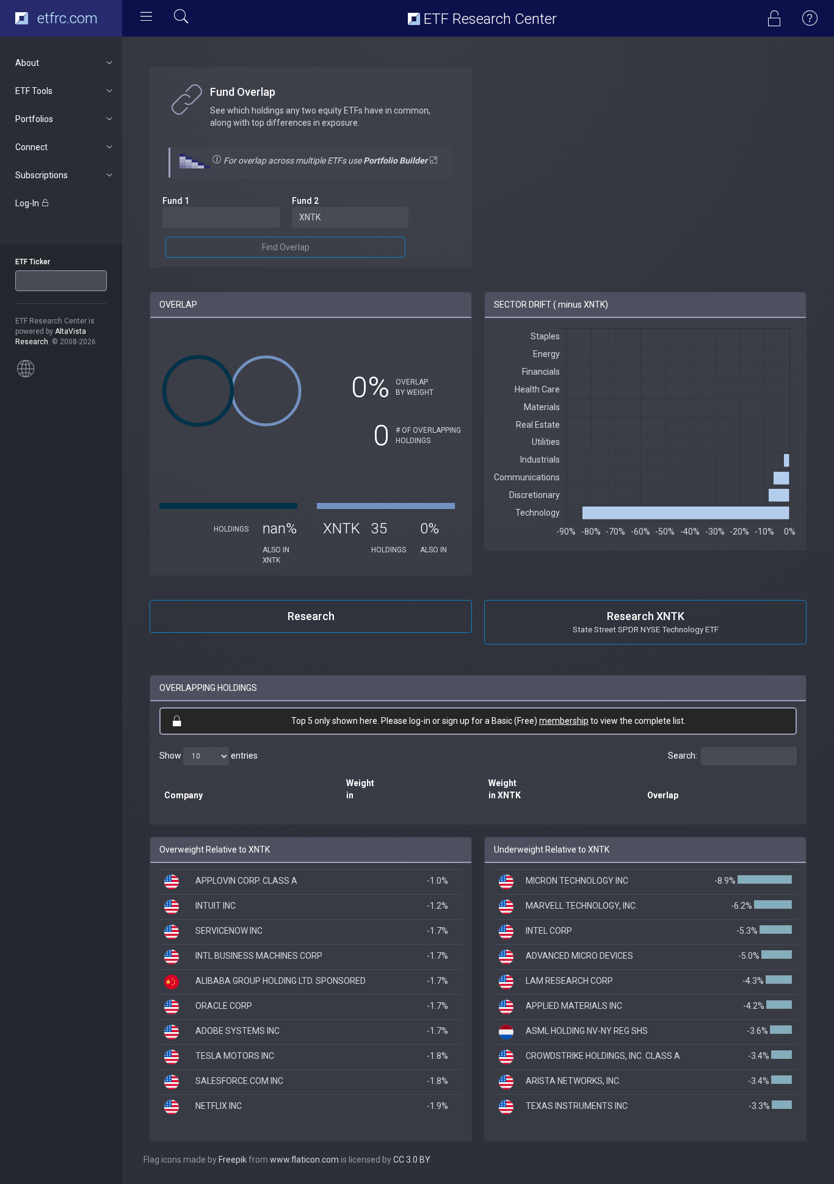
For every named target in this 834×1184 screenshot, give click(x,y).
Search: (682, 755)
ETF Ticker (32, 262)
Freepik (233, 1159)
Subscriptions (41, 175)
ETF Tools (34, 91)
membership (564, 721)
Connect (31, 147)
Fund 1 (175, 201)
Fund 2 (305, 201)
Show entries (208, 755)
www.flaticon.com (304, 1159)
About (27, 63)
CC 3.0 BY (411, 1159)
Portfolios (34, 119)
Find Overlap (286, 247)
